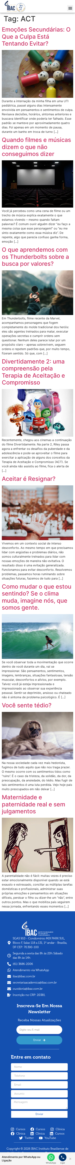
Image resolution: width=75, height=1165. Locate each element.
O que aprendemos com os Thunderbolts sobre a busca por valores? (35, 256)
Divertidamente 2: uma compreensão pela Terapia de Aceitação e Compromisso (33, 372)
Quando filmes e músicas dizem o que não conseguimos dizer (36, 146)
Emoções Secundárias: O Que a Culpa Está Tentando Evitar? (36, 36)
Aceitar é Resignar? (29, 478)
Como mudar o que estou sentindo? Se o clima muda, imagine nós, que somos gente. (36, 597)
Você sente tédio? (27, 705)
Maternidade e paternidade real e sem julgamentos (33, 804)
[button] (70, 8)
